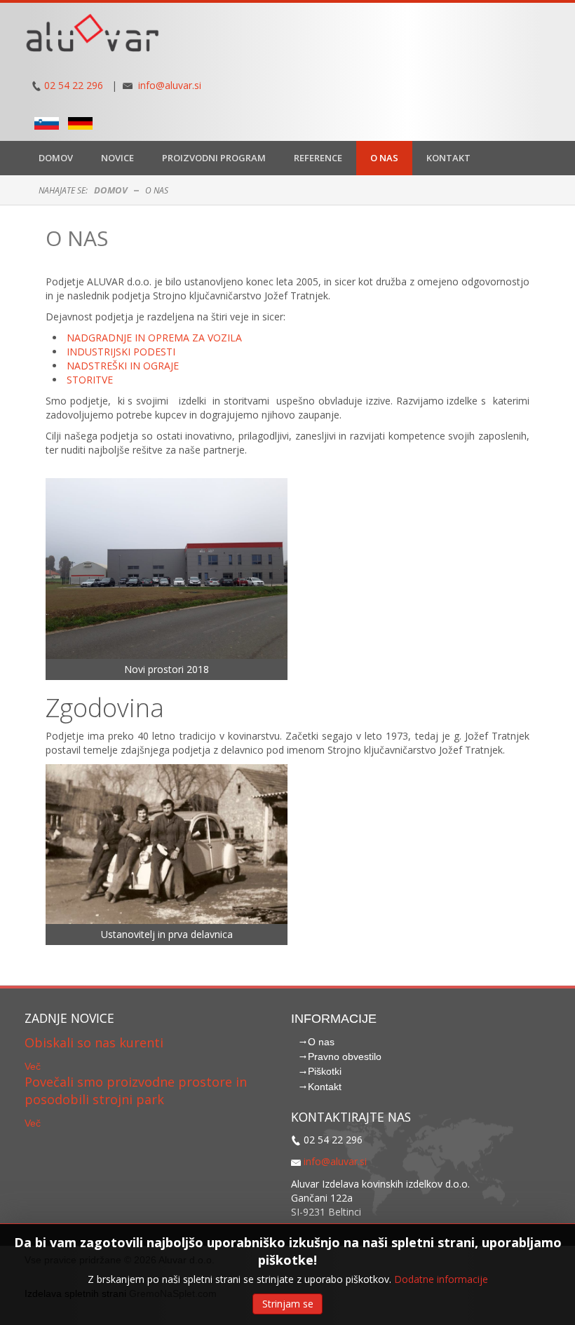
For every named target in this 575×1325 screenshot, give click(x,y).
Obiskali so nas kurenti (94, 1042)
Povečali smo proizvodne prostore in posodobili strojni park (136, 1090)
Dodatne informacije (441, 1279)
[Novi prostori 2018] (167, 567)
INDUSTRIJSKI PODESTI (121, 351)
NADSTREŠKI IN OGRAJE (123, 365)
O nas (77, 238)
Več (33, 1066)
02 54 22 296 (73, 85)
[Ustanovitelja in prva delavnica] (167, 843)
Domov (111, 190)
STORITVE (90, 379)
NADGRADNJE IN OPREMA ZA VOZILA (154, 337)
